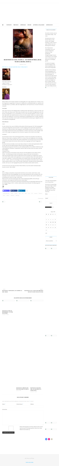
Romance (40, 193)
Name (3, 404)
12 (50, 222)
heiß (19, 193)
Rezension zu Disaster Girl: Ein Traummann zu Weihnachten (35, 389)
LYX (32, 193)
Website (32, 404)
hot (22, 193)
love (29, 193)
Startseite (9, 24)
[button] (6, 191)
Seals (4, 195)
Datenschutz (49, 24)
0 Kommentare (40, 198)
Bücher (29, 24)
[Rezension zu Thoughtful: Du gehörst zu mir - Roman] (4, 244)
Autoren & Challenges (38, 24)
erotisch (16, 193)
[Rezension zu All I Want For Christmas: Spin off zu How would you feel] (41, 244)
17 (46, 224)
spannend (12, 195)
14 (55, 222)
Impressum (23, 24)
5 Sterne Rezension (6, 193)
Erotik (12, 193)
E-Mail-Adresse (19, 404)
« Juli (46, 233)
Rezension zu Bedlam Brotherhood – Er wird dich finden (7, 312)
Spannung (17, 195)
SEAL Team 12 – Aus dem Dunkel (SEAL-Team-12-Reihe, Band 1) (14, 66)
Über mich (15, 24)
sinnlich (8, 195)
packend (35, 193)
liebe (26, 193)
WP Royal (32, 458)
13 (52, 222)
